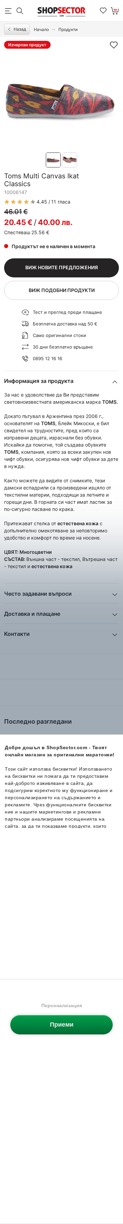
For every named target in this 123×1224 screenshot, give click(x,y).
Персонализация (61, 1005)
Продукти (68, 29)
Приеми (61, 1024)
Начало (41, 29)
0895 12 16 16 (47, 358)
